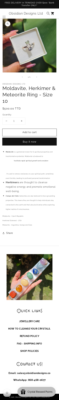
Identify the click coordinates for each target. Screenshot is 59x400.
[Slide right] (36, 77)
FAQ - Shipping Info (29, 343)
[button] (3, 13)
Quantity (6, 114)
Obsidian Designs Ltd (23, 397)
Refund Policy (29, 336)
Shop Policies (29, 351)
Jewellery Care (29, 321)
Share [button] (9, 233)
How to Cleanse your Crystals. (29, 328)
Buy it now (29, 141)
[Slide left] (22, 77)
